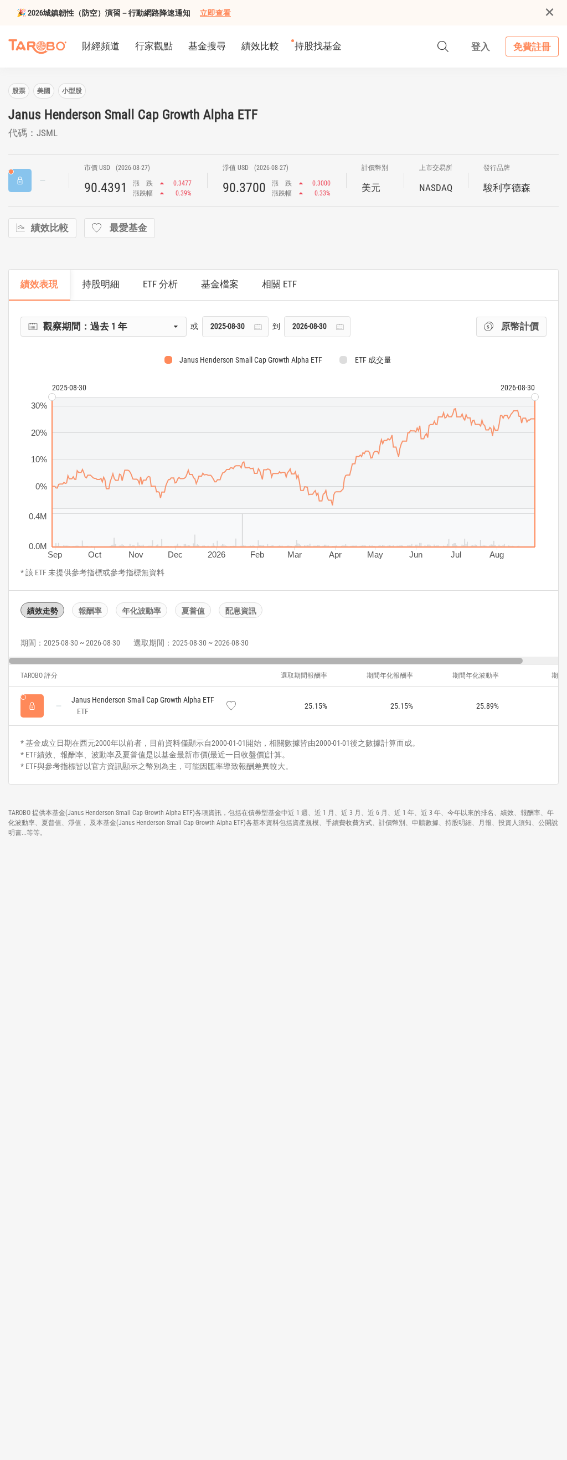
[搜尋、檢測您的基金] (443, 46)
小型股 (72, 91)
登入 (480, 46)
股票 (18, 91)
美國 (43, 91)
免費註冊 (532, 46)
